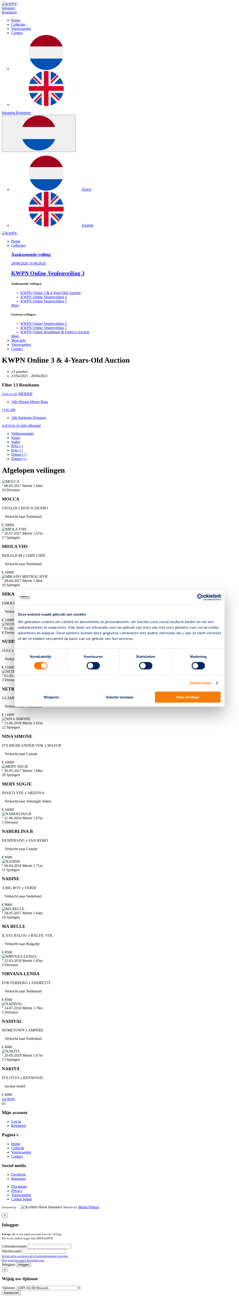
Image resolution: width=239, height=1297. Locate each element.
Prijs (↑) (17, 446)
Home (15, 20)
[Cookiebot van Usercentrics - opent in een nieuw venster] (200, 597)
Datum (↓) (18, 459)
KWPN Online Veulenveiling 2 (44, 324)
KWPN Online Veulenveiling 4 (44, 297)
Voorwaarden (21, 29)
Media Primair (88, 1207)
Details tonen (200, 683)
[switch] (93, 666)
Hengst (24, 402)
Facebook (18, 1174)
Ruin (44, 402)
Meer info (18, 340)
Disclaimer (19, 1186)
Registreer (9, 12)
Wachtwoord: (12, 1251)
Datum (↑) (18, 454)
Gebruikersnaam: (15, 1246)
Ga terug (8, 1099)
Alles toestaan (187, 697)
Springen (25, 418)
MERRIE (17, 394)
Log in (16, 1121)
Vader (15, 442)
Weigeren (51, 697)
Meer (15, 305)
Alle (14, 402)
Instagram (18, 1179)
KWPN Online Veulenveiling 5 (44, 301)
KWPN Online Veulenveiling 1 (44, 328)
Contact (17, 33)
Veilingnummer (22, 433)
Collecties (18, 24)
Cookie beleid (21, 1199)
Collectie (17, 1148)
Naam (15, 438)
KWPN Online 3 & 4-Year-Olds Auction (51, 293)
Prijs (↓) (17, 450)
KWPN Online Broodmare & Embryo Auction (55, 332)
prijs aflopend (21, 426)
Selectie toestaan (120, 697)
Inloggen (8, 8)
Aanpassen (11, 1292)
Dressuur (39, 418)
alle (8, 410)
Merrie (35, 402)
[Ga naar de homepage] (9, 233)
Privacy (16, 1191)
